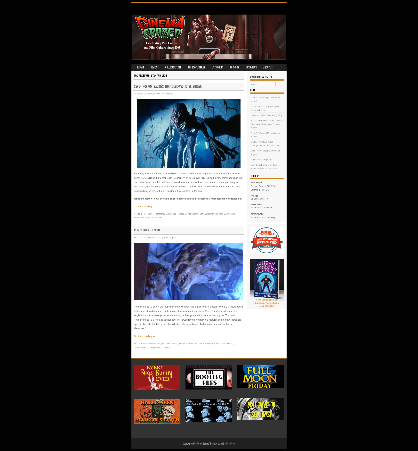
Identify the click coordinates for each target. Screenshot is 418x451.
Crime (167, 343)
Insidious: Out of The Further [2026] (266, 115)
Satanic (217, 343)
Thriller (150, 347)
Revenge (209, 343)
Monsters (219, 213)
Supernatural (140, 217)
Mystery (198, 343)
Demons (188, 213)
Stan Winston (229, 213)
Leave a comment (155, 217)
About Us (268, 67)
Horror (196, 213)
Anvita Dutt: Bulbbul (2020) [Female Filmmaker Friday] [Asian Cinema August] (266, 124)
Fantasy (174, 343)
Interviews (251, 67)
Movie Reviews (149, 343)
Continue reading (144, 206)
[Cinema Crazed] (209, 58)
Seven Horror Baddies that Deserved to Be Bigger (168, 86)
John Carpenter (207, 213)
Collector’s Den (173, 67)
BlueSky (265, 189)
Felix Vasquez (167, 93)
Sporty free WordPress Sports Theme (199, 443)
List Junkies (218, 67)
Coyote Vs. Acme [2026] (261, 159)
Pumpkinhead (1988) (147, 230)
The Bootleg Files (196, 67)
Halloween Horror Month (154, 213)
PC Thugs (234, 67)
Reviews (155, 67)
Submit (140, 67)
